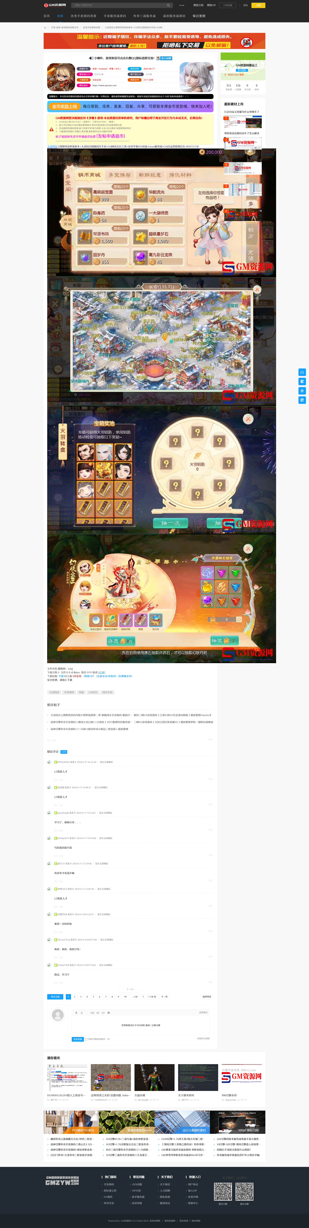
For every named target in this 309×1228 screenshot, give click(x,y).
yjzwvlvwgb (63, 813)
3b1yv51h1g (64, 940)
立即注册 (156, 1025)
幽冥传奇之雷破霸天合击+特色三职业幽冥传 (75, 1139)
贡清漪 (61, 787)
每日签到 (199, 16)
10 (125, 997)
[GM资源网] (55, 7)
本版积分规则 (203, 1038)
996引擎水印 (229, 1095)
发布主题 (55, 997)
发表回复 (77, 1039)
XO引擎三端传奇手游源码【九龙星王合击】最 (131, 1155)
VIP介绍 (136, 1190)
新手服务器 (138, 1197)
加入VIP (192, 1190)
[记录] (101, 672)
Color (82, 1013)
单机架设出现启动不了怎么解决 (241, 133)
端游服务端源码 (174, 16)
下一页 (164, 997)
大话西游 (52, 146)
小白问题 (137, 1184)
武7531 (61, 863)
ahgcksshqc (230, 1100)
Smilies (108, 1013)
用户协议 (193, 1184)
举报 (210, 739)
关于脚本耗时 (186, 1095)
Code (103, 1013)
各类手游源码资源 (84, 16)
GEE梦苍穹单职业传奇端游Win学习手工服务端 (187, 1155)
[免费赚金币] (125, 676)
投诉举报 (137, 1203)
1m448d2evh (100, 1100)
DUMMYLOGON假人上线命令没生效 (69, 1095)
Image (87, 1013)
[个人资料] (228, 71)
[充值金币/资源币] (106, 676)
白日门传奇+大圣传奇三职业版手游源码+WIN (76, 1155)
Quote (98, 1013)
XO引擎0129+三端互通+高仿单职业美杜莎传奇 (132, 1139)
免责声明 (193, 1197)
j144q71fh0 (63, 965)
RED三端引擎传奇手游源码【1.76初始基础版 (131, 1149)
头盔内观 (139, 1095)
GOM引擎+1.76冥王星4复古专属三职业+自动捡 (187, 1139)
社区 (60, 16)
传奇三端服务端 (144, 16)
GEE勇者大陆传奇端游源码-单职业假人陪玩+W (187, 1149)
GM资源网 (45, 27)
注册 (258, 5)
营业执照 (184, 1221)
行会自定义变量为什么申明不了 (241, 112)
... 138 (135, 997)
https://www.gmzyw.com (104, 85)
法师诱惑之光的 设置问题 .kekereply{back (116, 1095)
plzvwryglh (143, 1100)
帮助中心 (193, 1203)
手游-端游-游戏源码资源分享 (64, 27)
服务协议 (165, 1203)
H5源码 (108, 1197)
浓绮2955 (62, 889)
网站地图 (196, 1221)
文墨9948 (62, 914)
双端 (81, 692)
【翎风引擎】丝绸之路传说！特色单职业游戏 (186, 1144)
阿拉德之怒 (110, 1190)
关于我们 (165, 1184)
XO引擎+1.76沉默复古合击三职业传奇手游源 (131, 1144)
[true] (168, 5)
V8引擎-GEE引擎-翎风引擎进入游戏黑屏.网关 (242, 1144)
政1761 (54, 1100)
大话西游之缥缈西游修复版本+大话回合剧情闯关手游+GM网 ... (134, 27)
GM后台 (93, 692)
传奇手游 (109, 1203)
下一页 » (130, 989)
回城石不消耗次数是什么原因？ (234, 1149)
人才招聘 (165, 1190)
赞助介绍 (198, 5)
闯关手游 (107, 692)
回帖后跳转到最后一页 (99, 1039)
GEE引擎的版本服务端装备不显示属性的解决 (241, 1139)
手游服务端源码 (115, 16)
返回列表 (207, 997)
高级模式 (203, 1012)
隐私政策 (165, 1197)
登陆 (245, 5)
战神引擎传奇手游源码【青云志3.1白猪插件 (75, 1144)
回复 (54, 740)
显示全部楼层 (106, 762)
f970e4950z (64, 762)
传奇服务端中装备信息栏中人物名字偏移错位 (242, 1155)
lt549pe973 (63, 838)
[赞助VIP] (89, 676)
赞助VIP (211, 5)
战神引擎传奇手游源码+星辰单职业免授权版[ (75, 1149)
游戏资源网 (154, 1221)
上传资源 (227, 5)
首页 (47, 16)
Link (92, 1013)
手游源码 (69, 692)
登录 (148, 1025)
